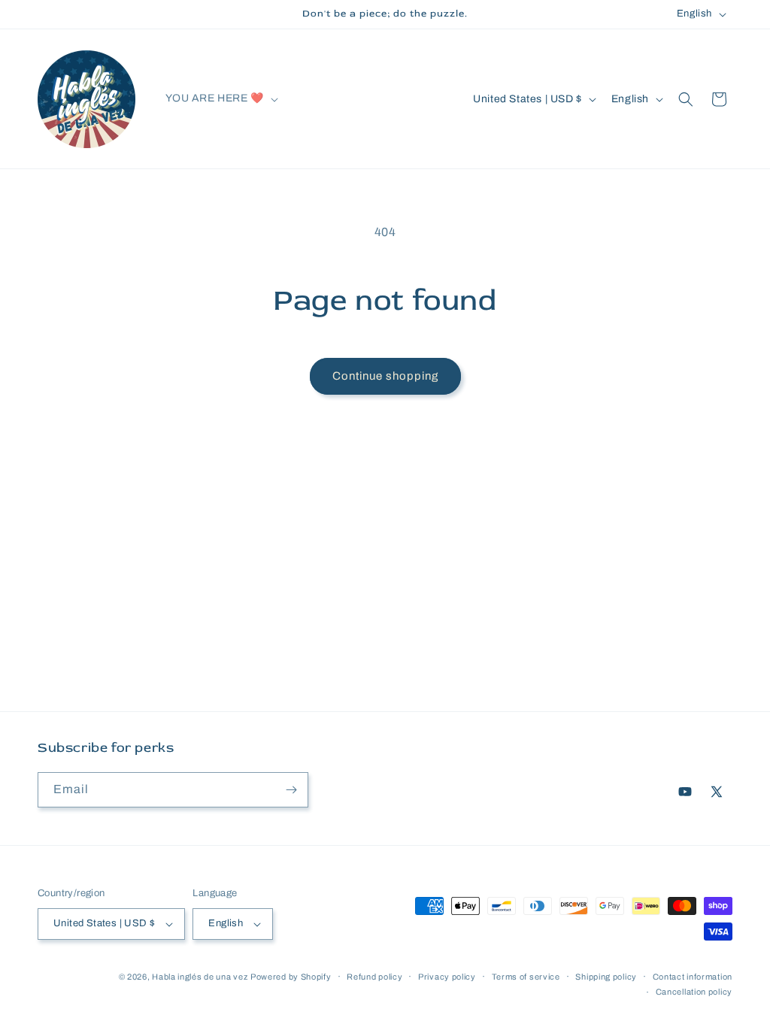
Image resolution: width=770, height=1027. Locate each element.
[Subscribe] (291, 789)
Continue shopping (385, 376)
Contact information (692, 976)
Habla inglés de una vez (199, 976)
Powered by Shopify (291, 976)
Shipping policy (606, 976)
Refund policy (374, 976)
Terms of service (526, 976)
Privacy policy (447, 976)
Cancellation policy (694, 991)
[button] (220, 98)
